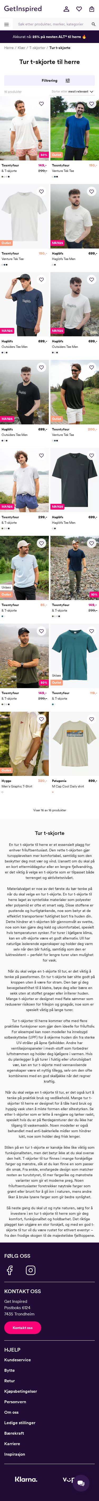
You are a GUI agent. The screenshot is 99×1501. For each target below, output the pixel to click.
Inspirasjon (14, 1454)
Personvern (15, 1401)
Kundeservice (17, 1359)
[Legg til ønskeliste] (41, 103)
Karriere (12, 1443)
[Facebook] (9, 1270)
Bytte (9, 1370)
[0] (79, 9)
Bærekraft (14, 1433)
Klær (21, 48)
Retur (9, 1380)
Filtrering (49, 80)
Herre (9, 48)
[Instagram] (30, 1270)
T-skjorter (37, 48)
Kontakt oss (23, 1328)
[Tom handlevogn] (91, 9)
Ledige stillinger (19, 1422)
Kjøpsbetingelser (20, 1391)
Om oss (11, 1412)
